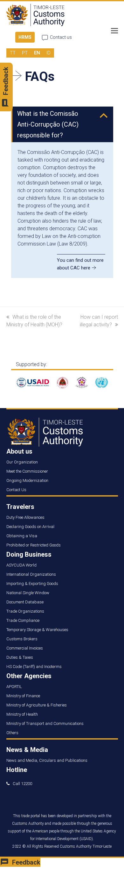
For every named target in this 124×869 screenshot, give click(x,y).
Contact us (61, 37)
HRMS (24, 37)
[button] (114, 31)
